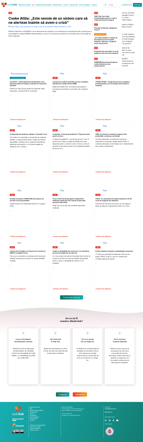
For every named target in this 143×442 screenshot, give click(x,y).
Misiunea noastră (25, 5)
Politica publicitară (35, 428)
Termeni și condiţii (35, 427)
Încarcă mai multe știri (71, 297)
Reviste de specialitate (44, 5)
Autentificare (80, 394)
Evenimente (74, 5)
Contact (94, 5)
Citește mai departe (17, 119)
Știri (33, 5)
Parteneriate (33, 418)
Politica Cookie (34, 430)
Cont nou (137, 5)
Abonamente (57, 5)
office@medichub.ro (111, 408)
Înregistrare (62, 394)
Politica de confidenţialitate (38, 425)
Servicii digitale (84, 5)
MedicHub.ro (108, 412)
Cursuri (65, 5)
